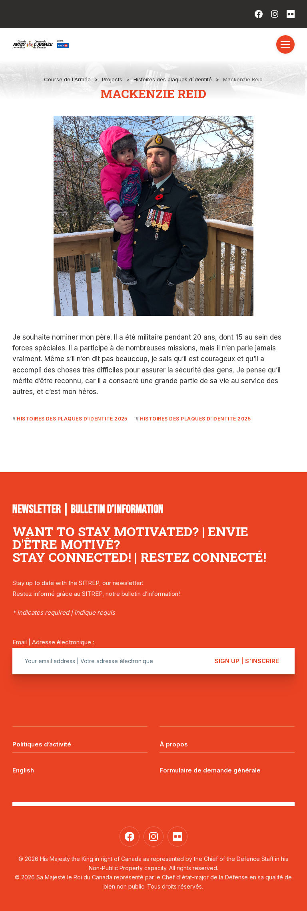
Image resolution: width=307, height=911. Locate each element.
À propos (173, 744)
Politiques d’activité (41, 744)
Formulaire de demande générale (210, 770)
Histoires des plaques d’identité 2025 (72, 419)
